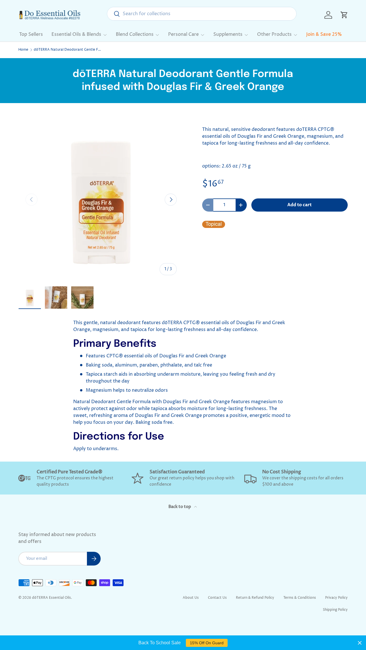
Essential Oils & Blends (76, 34)
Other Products (274, 34)
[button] (344, 15)
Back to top (180, 506)
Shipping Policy (335, 609)
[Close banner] (359, 642)
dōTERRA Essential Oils (51, 597)
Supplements (227, 34)
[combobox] (201, 13)
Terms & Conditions (299, 597)
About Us (191, 597)
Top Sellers (31, 34)
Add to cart (299, 205)
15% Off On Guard (207, 643)
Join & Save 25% (324, 34)
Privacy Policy (336, 597)
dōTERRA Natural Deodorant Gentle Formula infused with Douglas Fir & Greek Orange (68, 50)
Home (23, 50)
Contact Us (217, 597)
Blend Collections (135, 34)
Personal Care (183, 34)
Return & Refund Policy (255, 597)
